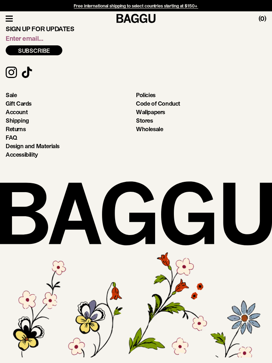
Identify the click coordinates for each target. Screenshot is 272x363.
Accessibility (22, 154)
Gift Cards (19, 103)
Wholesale (149, 128)
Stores (144, 120)
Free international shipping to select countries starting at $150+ (136, 5)
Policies (145, 94)
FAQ (11, 137)
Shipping (17, 120)
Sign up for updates (40, 29)
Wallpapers (150, 111)
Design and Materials (33, 146)
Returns (16, 128)
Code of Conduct (158, 103)
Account (17, 111)
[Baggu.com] (136, 18)
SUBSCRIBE (34, 50)
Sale (11, 94)
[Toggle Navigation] (9, 18)
